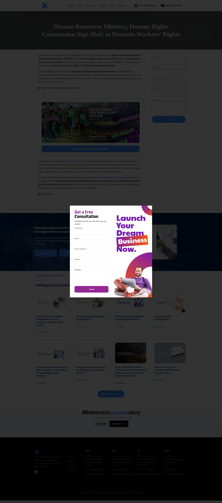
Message (78, 270)
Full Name (78, 228)
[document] (111, 251)
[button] (149, 209)
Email (77, 238)
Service (77, 259)
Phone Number (80, 249)
